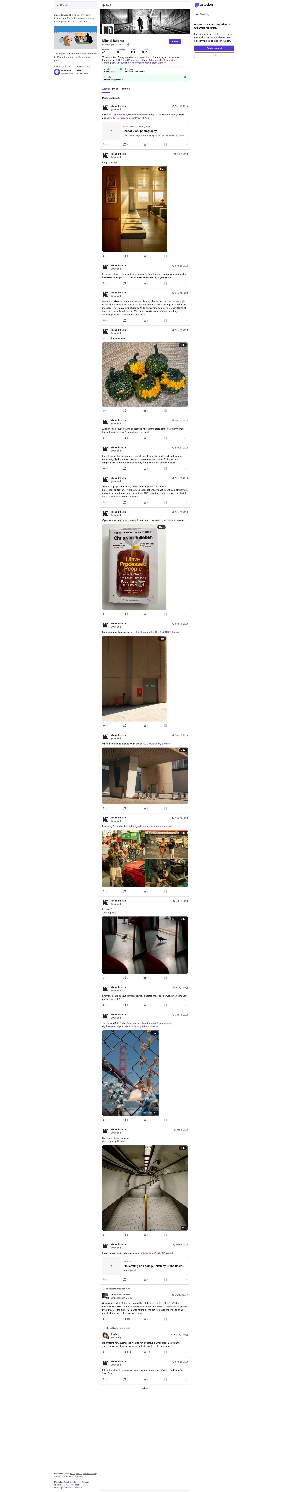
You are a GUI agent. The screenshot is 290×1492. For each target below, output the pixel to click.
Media (115, 88)
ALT (155, 1113)
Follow (175, 41)
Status (79, 1473)
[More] (186, 144)
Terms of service (75, 1476)
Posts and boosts (111, 98)
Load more (145, 1388)
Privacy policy (61, 1476)
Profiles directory (90, 1473)
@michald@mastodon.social (114, 44)
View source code (71, 1485)
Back (108, 5)
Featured (125, 88)
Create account (214, 48)
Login (214, 55)
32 (118, 52)
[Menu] (185, 41)
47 (103, 52)
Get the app (75, 1482)
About (72, 1473)
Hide (162, 169)
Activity (106, 88)
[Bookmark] (165, 144)
